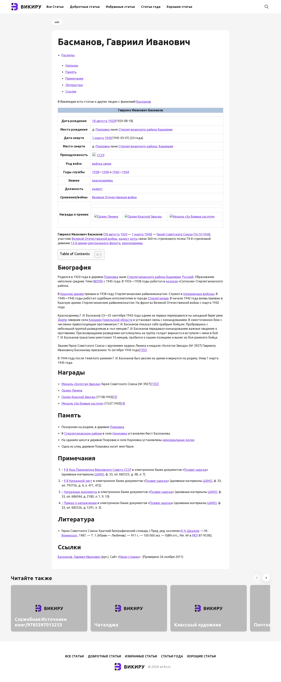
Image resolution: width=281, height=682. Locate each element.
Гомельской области (117, 320)
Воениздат (69, 535)
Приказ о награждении (80, 503)
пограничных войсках (198, 294)
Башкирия (166, 146)
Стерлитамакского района (138, 129)
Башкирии (165, 129)
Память (70, 72)
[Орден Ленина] (106, 216)
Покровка (103, 129)
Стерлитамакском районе (83, 433)
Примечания (74, 78)
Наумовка (119, 433)
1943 (205, 234)
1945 (108, 138)
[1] (141, 350)
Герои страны (129, 556)
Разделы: (68, 55)
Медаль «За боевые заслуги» (83, 403)
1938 (95, 172)
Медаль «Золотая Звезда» (81, 384)
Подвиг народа (195, 469)
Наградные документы (80, 492)
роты (134, 238)
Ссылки (70, 91)
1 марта (98, 138)
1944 (125, 172)
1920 (111, 121)
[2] (145, 350)
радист (97, 189)
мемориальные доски (178, 440)
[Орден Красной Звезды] (143, 216)
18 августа (99, 121)
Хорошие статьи (179, 6)
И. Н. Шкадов (189, 531)
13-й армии (79, 243)
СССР (101, 155)
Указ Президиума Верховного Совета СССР (100, 469)
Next (266, 578)
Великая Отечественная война (114, 197)
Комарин (95, 320)
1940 (105, 172)
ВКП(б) (98, 281)
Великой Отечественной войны (94, 238)
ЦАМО (99, 474)
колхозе (172, 281)
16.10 (198, 234)
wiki (57, 22)
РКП (195, 535)
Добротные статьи (85, 6)
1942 (115, 172)
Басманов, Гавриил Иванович (79, 556)
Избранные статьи (120, 6)
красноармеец (102, 180)
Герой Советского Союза (175, 234)
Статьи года (150, 6)
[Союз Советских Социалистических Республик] (94, 155)
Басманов (143, 101)
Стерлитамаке (158, 298)
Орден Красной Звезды (79, 397)
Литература (74, 85)
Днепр (62, 320)
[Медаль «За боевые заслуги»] (192, 216)
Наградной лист (80, 480)
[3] (115, 397)
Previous (257, 578)
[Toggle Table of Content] (96, 254)
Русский (187, 277)
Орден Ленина (72, 390)
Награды (71, 65)
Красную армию (72, 294)
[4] (123, 403)
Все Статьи (55, 6)
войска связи (101, 163)
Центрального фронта (104, 243)
